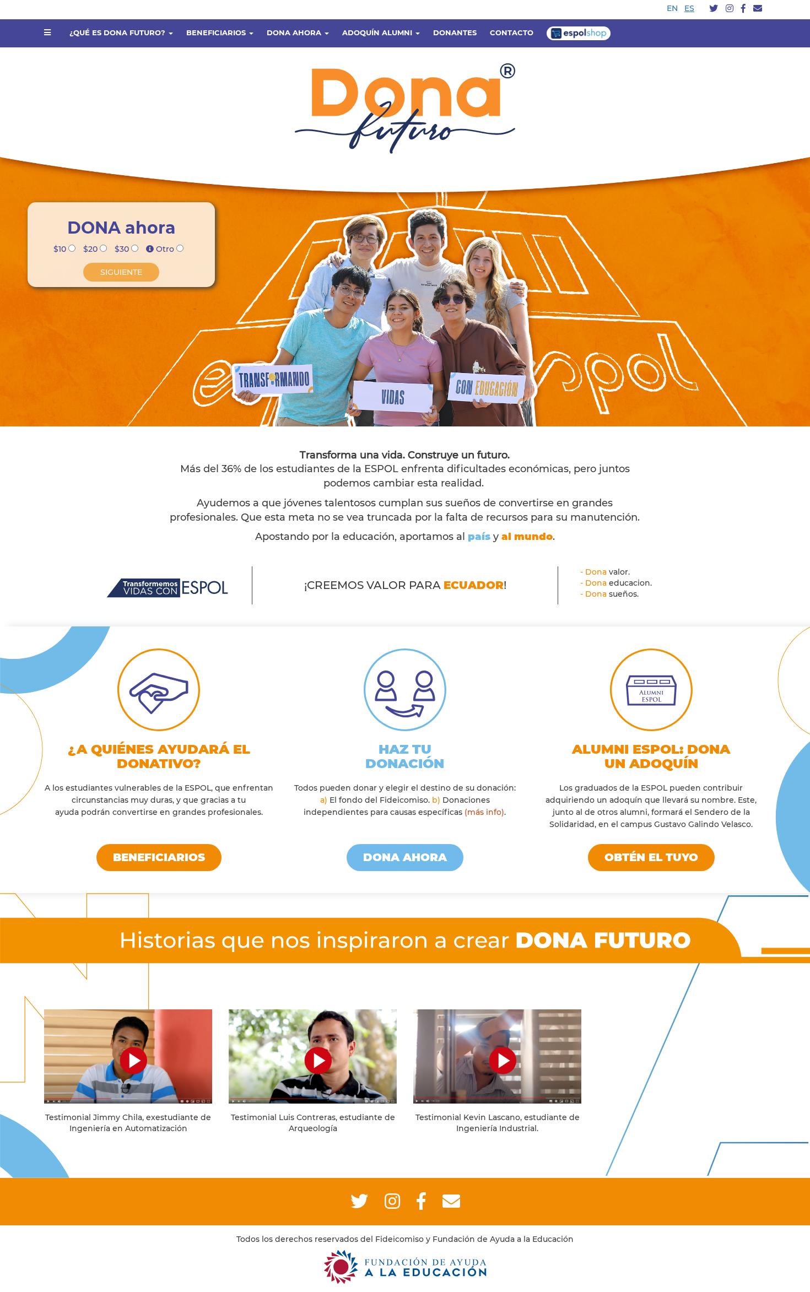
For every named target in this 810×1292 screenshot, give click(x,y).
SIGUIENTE (121, 272)
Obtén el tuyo (651, 857)
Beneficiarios (159, 857)
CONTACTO (511, 32)
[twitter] (713, 9)
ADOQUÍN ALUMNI (378, 32)
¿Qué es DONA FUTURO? (118, 32)
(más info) (484, 812)
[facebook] (743, 9)
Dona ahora (405, 857)
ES (689, 8)
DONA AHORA (295, 32)
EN (672, 8)
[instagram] (729, 9)
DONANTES (455, 32)
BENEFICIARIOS (217, 32)
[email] (757, 9)
